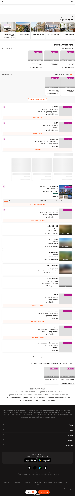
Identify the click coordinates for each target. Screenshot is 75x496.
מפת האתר (27, 482)
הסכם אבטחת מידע (38, 484)
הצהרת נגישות (58, 482)
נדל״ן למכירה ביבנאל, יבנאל (59, 395)
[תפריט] (72, 2)
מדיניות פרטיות (47, 482)
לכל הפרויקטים (8, 48)
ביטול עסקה (7, 482)
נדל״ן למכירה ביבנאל (41, 395)
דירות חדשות (7, 489)
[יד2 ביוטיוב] (29, 468)
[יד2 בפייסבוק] (35, 468)
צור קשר (17, 482)
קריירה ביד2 (67, 489)
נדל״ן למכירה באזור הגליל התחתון (51, 392)
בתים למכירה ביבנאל (14, 398)
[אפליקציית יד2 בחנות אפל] (45, 468)
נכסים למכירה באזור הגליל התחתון (20, 395)
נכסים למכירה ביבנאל (48, 401)
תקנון (67, 482)
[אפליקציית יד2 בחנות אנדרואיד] (40, 468)
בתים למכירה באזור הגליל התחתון (27, 392)
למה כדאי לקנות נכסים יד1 (37, 99)
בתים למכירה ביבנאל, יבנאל (29, 401)
